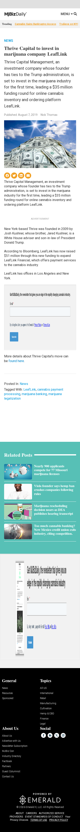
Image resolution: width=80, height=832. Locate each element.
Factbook (7, 761)
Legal (43, 724)
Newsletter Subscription (14, 746)
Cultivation (46, 708)
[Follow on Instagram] (63, 735)
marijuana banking (34, 394)
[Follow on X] (56, 735)
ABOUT (20, 813)
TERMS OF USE (38, 820)
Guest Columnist (11, 771)
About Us (7, 736)
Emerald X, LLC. (34, 807)
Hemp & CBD (47, 713)
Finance (44, 718)
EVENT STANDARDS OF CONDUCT (44, 816)
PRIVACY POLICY (58, 820)
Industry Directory (11, 756)
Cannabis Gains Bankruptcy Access (35, 24)
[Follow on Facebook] (43, 735)
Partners (6, 766)
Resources (7, 693)
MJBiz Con (8, 751)
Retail (43, 698)
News (8, 41)
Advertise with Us (11, 741)
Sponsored (7, 698)
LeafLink (29, 389)
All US (43, 688)
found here (16, 361)
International (46, 693)
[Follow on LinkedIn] (50, 735)
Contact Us (8, 776)
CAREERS (31, 813)
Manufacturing (48, 703)
